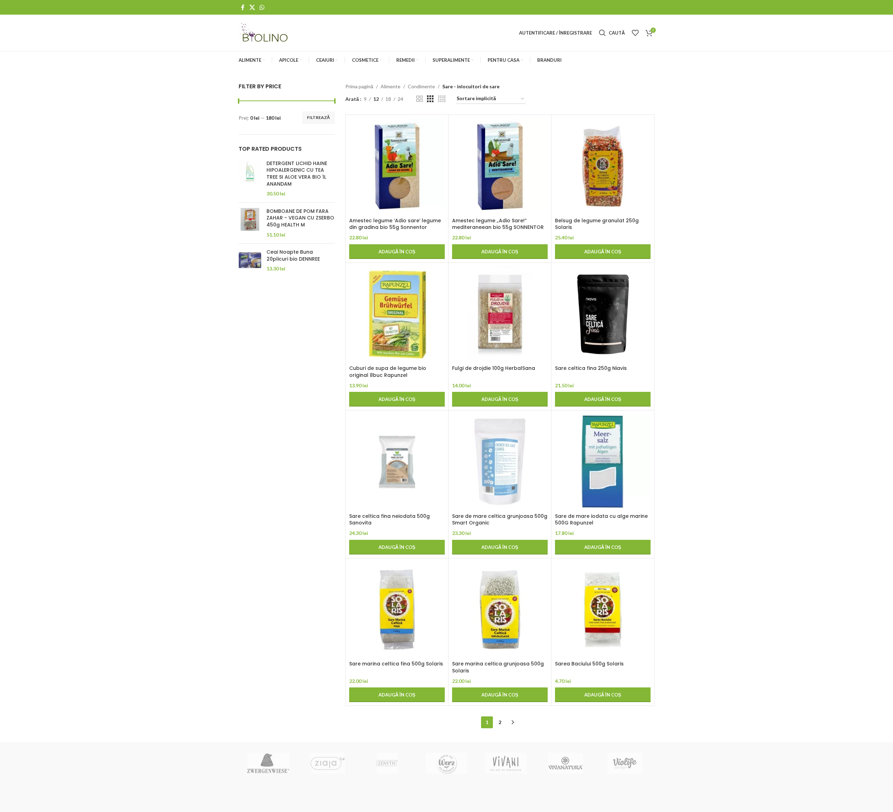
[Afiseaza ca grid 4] (441, 99)
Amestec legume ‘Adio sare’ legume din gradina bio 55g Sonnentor (395, 224)
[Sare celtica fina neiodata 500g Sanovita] (397, 461)
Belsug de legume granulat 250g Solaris (597, 224)
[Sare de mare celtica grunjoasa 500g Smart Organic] (500, 461)
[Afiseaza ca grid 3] (430, 99)
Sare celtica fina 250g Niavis (591, 368)
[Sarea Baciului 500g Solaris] (603, 609)
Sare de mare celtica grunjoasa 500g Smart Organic (499, 520)
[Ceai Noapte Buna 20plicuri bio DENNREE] (250, 260)
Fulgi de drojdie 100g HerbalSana (493, 368)
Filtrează (318, 117)
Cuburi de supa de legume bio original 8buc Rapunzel (387, 372)
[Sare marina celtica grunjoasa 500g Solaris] (500, 609)
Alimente (390, 86)
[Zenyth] (387, 763)
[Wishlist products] (635, 33)
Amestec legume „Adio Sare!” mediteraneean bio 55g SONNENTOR (498, 224)
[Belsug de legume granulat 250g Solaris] (603, 166)
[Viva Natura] (565, 763)
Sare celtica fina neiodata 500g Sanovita (389, 520)
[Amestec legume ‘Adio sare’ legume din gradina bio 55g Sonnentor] (397, 166)
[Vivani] (505, 763)
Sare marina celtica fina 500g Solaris (396, 663)
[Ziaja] (327, 763)
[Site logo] (265, 32)
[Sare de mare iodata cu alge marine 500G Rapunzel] (603, 461)
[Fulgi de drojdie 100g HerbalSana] (500, 314)
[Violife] (624, 763)
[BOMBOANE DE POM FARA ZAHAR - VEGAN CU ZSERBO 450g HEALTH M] (250, 223)
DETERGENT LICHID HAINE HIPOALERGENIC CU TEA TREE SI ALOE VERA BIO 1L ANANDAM (297, 173)
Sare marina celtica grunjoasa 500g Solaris (498, 667)
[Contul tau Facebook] (243, 7)
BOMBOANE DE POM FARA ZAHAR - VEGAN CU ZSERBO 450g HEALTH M (300, 218)
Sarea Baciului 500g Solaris (589, 663)
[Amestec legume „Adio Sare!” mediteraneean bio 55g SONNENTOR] (500, 166)
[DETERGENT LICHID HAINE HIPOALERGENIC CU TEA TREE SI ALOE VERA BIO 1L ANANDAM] (250, 178)
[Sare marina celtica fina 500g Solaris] (397, 609)
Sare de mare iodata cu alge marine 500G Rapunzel (601, 520)
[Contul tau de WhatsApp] (262, 7)
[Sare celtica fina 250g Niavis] (603, 314)
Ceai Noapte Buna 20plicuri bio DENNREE (293, 255)
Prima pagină (359, 86)
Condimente (421, 86)
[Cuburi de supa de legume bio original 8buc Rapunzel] (397, 314)
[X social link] (252, 7)
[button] (397, 251)
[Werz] (446, 763)
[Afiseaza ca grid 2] (419, 99)
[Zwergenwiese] (268, 763)
